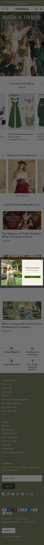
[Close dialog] (41, 261)
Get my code (32, 277)
